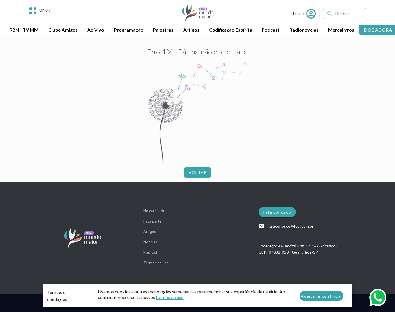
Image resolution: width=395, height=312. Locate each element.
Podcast (150, 252)
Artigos (149, 231)
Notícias (150, 242)
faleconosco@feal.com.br (290, 226)
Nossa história (155, 210)
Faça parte (152, 221)
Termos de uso (156, 262)
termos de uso (170, 297)
